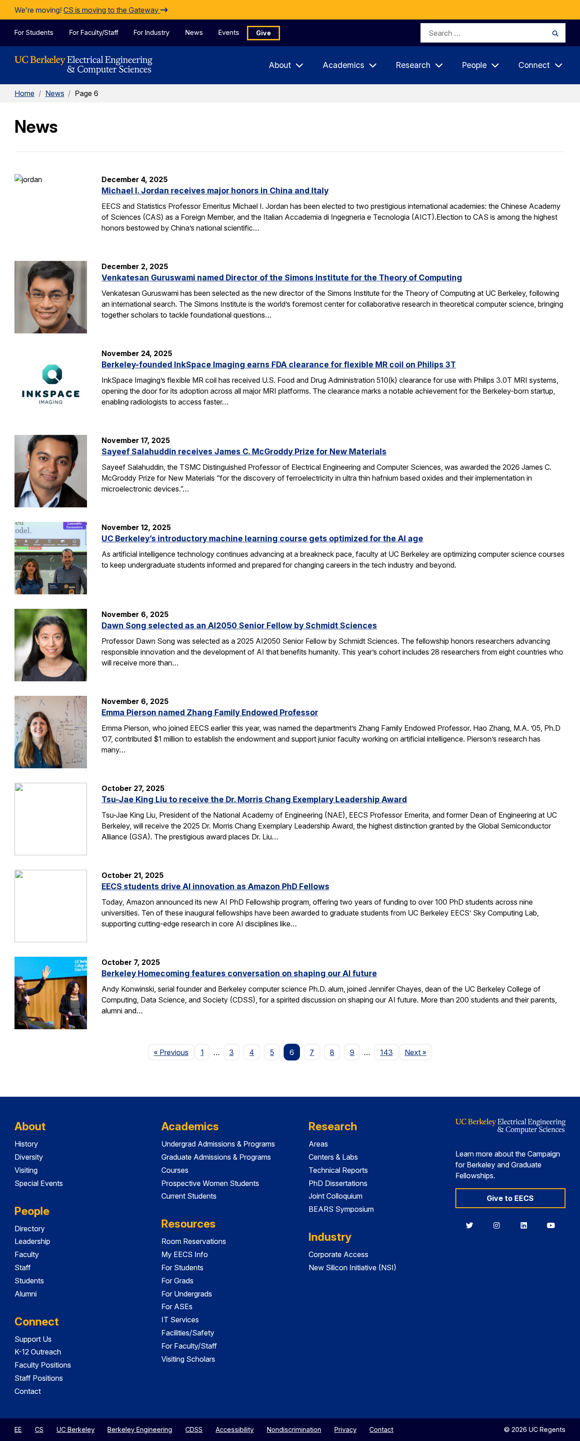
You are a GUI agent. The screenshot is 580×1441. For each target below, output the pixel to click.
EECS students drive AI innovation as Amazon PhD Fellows (215, 886)
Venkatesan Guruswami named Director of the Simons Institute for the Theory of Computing (282, 277)
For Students (33, 32)
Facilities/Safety (187, 1332)
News (194, 32)
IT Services (180, 1319)
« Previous (174, 1052)
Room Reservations (193, 1241)
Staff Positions (38, 1378)
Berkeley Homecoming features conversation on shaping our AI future (239, 973)
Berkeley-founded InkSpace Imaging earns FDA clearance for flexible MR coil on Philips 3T (279, 364)
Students (29, 1280)
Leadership (32, 1241)
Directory (29, 1228)
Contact (27, 1391)
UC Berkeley (76, 1429)
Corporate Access (338, 1254)
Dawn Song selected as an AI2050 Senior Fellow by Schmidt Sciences (239, 625)
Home (24, 93)
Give (263, 33)
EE (18, 1429)
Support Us (33, 1339)
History (26, 1143)
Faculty (26, 1254)
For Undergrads (186, 1293)
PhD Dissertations (338, 1183)
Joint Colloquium (335, 1195)
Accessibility (235, 1429)
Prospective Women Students (210, 1183)
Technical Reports (338, 1170)
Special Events (38, 1183)
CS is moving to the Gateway (111, 9)
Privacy (345, 1429)
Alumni (25, 1293)
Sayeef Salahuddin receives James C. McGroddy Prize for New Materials (244, 451)
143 (386, 1052)
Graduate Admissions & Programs (216, 1156)
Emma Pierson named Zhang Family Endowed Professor (210, 712)
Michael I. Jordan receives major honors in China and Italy (215, 190)
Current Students (189, 1195)
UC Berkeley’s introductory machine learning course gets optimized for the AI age (262, 538)
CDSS (194, 1429)
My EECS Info (184, 1254)
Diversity (28, 1156)
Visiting (26, 1170)
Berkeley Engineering (139, 1429)
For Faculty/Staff (93, 32)
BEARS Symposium (341, 1209)
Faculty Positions (42, 1364)
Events (228, 32)
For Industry (151, 32)
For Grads (177, 1280)
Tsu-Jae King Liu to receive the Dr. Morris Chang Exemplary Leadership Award (254, 799)
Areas (318, 1143)
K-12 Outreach (37, 1351)
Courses (174, 1170)
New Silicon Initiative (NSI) (352, 1267)
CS (39, 1429)
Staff (22, 1267)
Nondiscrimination (294, 1429)
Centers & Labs (333, 1156)
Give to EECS (510, 1198)
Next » (418, 1052)
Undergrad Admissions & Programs (218, 1143)
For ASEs (177, 1306)
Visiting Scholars (188, 1359)
